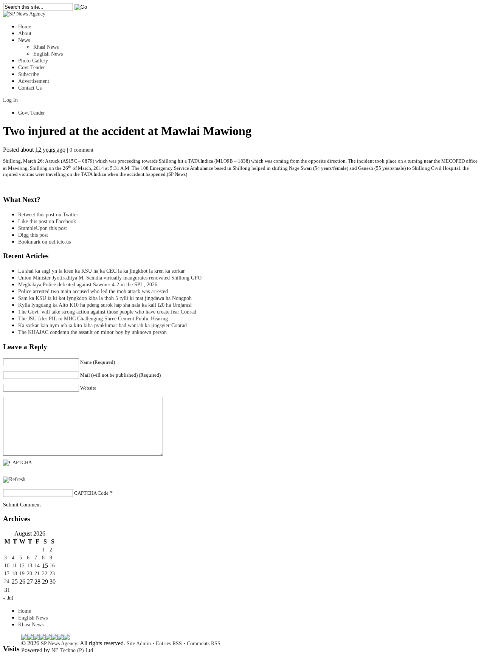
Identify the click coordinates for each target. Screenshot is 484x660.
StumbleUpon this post (42, 228)
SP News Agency (59, 643)
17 (6, 573)
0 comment (81, 150)
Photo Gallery (33, 61)
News (24, 40)
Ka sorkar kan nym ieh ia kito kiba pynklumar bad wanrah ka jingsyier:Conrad (102, 325)
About (24, 33)
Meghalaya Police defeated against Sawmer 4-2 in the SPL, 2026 (87, 284)
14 (37, 565)
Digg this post (33, 235)
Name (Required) (97, 362)
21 (37, 573)
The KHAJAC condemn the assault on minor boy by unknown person (92, 332)
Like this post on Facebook (47, 221)
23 (52, 573)
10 (6, 565)
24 (6, 581)
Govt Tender (31, 67)
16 (52, 565)
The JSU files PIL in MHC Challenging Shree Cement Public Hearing (93, 318)
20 (29, 573)
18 (14, 573)
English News (48, 54)
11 (14, 565)
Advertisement (33, 81)
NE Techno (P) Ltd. (73, 650)
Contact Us (30, 88)
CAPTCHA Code (91, 493)
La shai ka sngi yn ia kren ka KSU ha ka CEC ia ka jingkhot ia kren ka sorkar (101, 271)
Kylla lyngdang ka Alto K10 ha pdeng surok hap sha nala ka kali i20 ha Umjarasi (105, 305)
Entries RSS (169, 643)
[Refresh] (14, 479)
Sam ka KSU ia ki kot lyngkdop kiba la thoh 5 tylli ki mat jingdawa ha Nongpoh (105, 298)
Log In (10, 100)
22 (44, 573)
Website (88, 388)
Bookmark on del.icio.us (44, 242)
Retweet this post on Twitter (48, 214)
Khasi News (46, 47)
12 (22, 565)
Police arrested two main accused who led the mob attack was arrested (93, 291)
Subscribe (28, 74)
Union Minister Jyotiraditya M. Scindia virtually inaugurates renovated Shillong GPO (110, 278)
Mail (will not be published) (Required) (120, 375)
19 (22, 573)
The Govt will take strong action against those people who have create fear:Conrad (107, 312)
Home (24, 27)
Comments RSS (203, 643)
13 (29, 565)
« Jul (8, 598)
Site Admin (139, 643)
